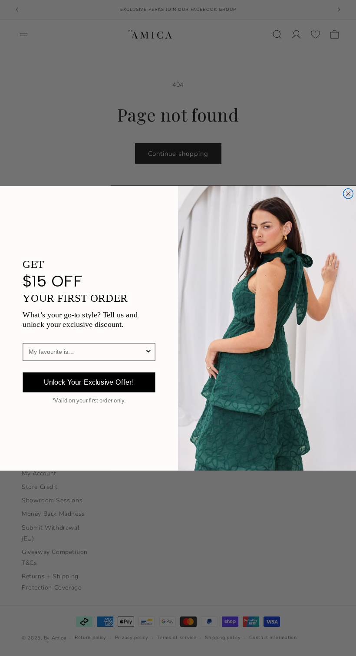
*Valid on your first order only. (89, 401)
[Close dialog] (348, 193)
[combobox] (87, 351)
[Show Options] (148, 351)
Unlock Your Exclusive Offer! (89, 382)
